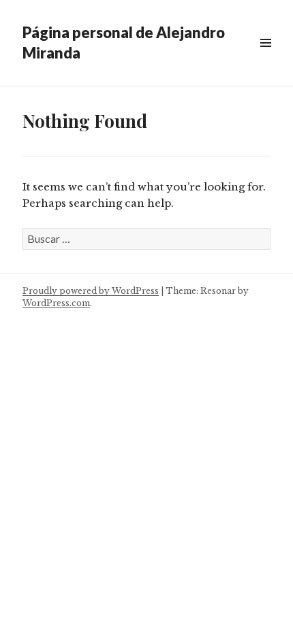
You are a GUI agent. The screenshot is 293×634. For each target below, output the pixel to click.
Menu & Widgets (265, 58)
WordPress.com (56, 303)
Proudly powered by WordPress (90, 291)
